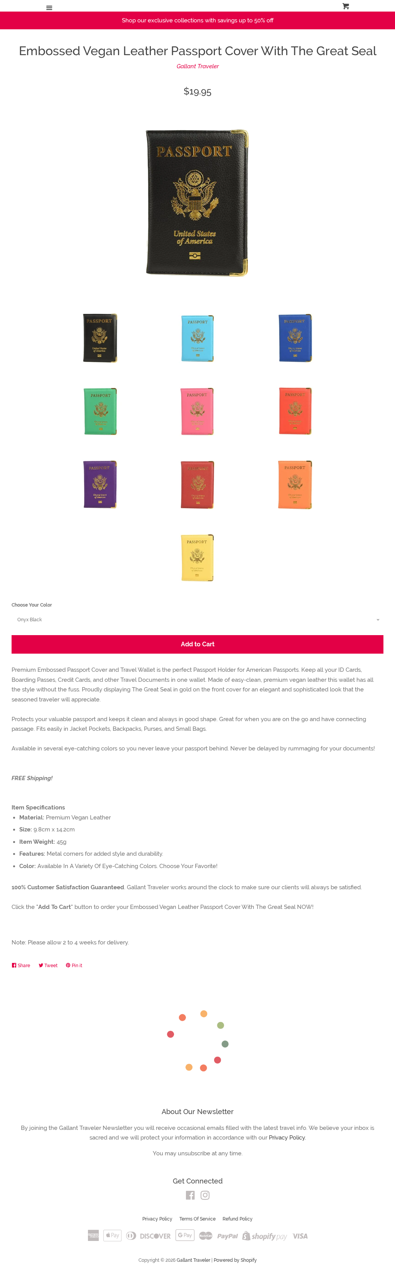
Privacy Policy (157, 1219)
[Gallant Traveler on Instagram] (205, 1197)
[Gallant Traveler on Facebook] (190, 1197)
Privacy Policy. (287, 1137)
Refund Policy (238, 1219)
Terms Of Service (197, 1219)
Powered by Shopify (235, 1260)
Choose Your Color (32, 605)
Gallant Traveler (198, 66)
